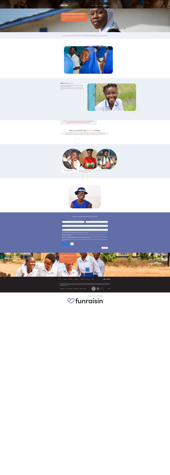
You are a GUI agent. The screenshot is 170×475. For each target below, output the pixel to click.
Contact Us (101, 1)
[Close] (169, 7)
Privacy (109, 288)
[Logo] (64, 1)
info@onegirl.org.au (76, 288)
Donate (106, 1)
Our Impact (88, 1)
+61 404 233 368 (69, 288)
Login (109, 1)
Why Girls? (92, 1)
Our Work (65, 279)
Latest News (70, 279)
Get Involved (97, 1)
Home (60, 279)
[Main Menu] (0, 7)
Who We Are (76, 279)
